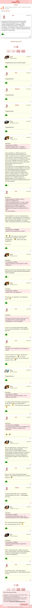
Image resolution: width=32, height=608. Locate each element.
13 (30, 413)
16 (30, 484)
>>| (30, 36)
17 (30, 503)
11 (30, 366)
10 (30, 337)
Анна (11, 534)
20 (30, 580)
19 (30, 561)
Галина (11, 137)
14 (30, 438)
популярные (6, 10)
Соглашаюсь (24, 604)
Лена (11, 441)
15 (30, 464)
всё (2, 10)
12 (30, 382)
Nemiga (11, 56)
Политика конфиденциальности (17, 601)
